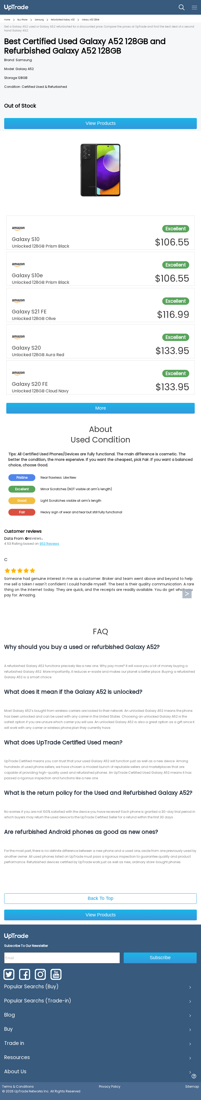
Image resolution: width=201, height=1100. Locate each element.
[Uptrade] (16, 7)
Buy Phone (22, 19)
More (100, 408)
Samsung (39, 19)
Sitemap (192, 1086)
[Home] (16, 936)
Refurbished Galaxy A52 (63, 19)
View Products (101, 123)
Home (7, 19)
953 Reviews (49, 543)
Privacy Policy (109, 1086)
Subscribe (160, 957)
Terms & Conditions (18, 1086)
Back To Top (100, 898)
